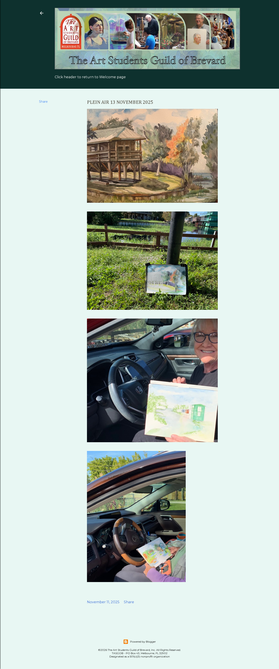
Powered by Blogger (143, 641)
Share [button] (43, 102)
